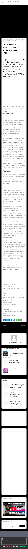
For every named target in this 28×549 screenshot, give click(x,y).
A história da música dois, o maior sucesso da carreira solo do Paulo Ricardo (17, 386)
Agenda (10, 39)
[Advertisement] (14, 21)
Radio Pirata (23, 546)
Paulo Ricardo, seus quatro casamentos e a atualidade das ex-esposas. (16, 394)
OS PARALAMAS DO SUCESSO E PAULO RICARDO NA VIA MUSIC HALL (16, 353)
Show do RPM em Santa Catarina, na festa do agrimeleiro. (15, 362)
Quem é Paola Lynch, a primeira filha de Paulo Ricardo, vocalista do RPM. (16, 403)
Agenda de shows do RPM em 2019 (16, 369)
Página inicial (5, 39)
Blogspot (11, 546)
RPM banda (17, 342)
